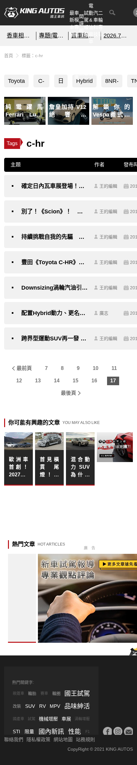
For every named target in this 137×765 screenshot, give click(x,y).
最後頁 (68, 393)
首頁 (8, 55)
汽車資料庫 (76, 63)
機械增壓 (48, 718)
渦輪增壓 (82, 719)
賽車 (44, 693)
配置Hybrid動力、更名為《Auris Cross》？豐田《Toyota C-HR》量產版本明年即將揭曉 (54, 313)
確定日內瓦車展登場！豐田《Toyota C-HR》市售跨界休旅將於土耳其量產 (54, 186)
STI (16, 731)
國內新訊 (81, 62)
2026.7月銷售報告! (117, 35)
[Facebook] (107, 731)
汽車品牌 (91, 62)
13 (38, 380)
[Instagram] (117, 731)
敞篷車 (18, 693)
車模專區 (76, 23)
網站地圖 (63, 739)
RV (42, 706)
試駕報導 (86, 23)
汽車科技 (95, 23)
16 (94, 380)
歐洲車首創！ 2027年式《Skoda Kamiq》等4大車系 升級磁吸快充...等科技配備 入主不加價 (18, 468)
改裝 (17, 706)
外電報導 (86, 62)
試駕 (31, 719)
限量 (29, 731)
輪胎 (32, 693)
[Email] (128, 731)
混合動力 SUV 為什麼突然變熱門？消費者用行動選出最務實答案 (80, 468)
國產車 (18, 719)
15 (75, 380)
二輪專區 (100, 23)
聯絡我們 (13, 739)
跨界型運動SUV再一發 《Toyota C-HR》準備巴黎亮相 (54, 338)
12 (19, 380)
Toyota (16, 81)
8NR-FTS (112, 82)
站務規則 (85, 739)
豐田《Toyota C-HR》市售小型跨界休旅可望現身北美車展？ (54, 262)
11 (114, 368)
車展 (66, 718)
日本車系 (61, 82)
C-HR (41, 82)
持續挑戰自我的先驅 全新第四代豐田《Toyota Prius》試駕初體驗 (54, 237)
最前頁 (24, 368)
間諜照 (81, 23)
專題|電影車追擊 (52, 35)
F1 (87, 731)
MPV (55, 706)
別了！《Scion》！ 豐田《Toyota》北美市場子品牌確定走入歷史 (54, 211)
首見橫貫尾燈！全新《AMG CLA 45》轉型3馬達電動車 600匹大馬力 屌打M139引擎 (49, 468)
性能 (74, 731)
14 (57, 380)
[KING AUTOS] (34, 12)
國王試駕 (77, 693)
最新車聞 (71, 23)
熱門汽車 (71, 62)
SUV (30, 706)
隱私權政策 (38, 739)
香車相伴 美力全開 (20, 35)
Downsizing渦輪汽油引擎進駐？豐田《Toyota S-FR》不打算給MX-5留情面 (54, 288)
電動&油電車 (91, 23)
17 (113, 380)
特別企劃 (100, 62)
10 (95, 368)
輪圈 (56, 693)
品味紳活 (95, 62)
